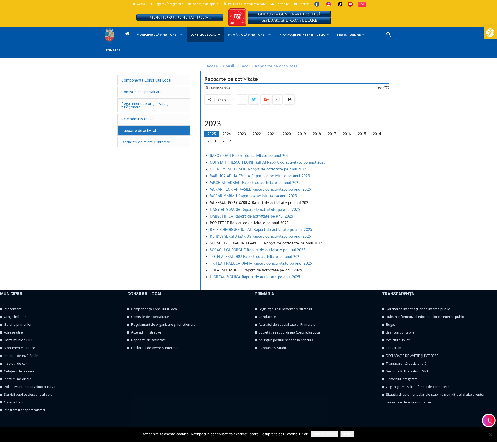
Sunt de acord (324, 434)
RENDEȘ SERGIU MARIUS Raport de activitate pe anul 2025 (260, 236)
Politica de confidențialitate (246, 4)
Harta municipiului (18, 340)
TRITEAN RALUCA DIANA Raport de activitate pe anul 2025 (261, 263)
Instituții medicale (17, 378)
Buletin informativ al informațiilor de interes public (425, 316)
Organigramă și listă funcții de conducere (418, 386)
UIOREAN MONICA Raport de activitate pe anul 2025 (255, 276)
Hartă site (282, 4)
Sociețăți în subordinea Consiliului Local (290, 332)
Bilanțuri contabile (400, 332)
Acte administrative (146, 332)
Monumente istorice (19, 347)
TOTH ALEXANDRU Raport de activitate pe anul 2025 (256, 256)
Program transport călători (24, 410)
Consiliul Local (203, 35)
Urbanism (393, 347)
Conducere (267, 316)
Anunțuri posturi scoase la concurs (286, 340)
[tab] (211, 133)
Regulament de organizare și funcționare (163, 324)
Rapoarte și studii (272, 347)
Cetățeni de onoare (19, 371)
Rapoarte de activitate (148, 340)
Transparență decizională (406, 363)
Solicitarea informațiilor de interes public (418, 309)
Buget (390, 324)
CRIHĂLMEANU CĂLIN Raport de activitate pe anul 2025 (258, 168)
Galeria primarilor (18, 324)
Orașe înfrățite (15, 316)
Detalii (347, 434)
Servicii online (349, 35)
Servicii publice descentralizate (28, 394)
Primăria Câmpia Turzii (247, 35)
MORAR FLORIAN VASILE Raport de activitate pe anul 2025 (260, 189)
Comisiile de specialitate (150, 316)
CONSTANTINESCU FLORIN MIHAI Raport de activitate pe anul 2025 (268, 162)
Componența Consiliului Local (154, 309)
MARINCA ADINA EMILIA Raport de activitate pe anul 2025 (260, 175)
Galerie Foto (13, 402)
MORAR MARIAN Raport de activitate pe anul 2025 (253, 195)
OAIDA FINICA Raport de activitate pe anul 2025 (251, 216)
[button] (490, 32)
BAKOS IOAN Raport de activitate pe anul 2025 (250, 155)
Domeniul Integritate (402, 378)
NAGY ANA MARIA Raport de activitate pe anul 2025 (255, 209)
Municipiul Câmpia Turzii (158, 35)
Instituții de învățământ (22, 355)
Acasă (140, 4)
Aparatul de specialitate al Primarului (287, 324)
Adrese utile (13, 332)
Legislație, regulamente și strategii (285, 309)
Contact (303, 4)
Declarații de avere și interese (154, 347)
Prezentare (13, 309)
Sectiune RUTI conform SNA (407, 371)
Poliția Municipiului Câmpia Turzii (29, 386)
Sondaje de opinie (205, 4)
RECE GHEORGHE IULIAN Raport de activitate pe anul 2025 (261, 229)
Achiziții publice (398, 340)
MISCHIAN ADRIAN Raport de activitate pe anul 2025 (255, 182)
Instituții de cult (15, 363)
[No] (490, 434)
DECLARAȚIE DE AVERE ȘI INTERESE (412, 355)
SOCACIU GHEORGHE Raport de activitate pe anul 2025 (257, 249)
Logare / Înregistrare (168, 4)
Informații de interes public (301, 35)
